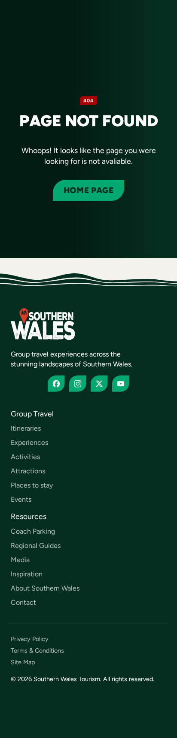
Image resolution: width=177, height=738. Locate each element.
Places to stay (32, 485)
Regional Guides (36, 545)
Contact (23, 602)
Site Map (23, 662)
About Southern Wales (45, 588)
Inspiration (27, 574)
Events (21, 499)
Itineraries (26, 428)
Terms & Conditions (37, 650)
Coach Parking (33, 531)
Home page (88, 190)
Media (20, 560)
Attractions (28, 471)
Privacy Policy (30, 639)
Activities (25, 457)
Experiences (29, 442)
